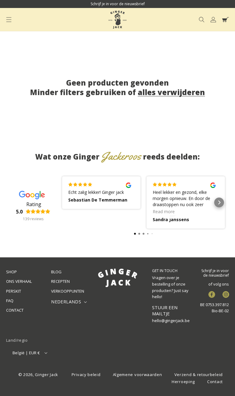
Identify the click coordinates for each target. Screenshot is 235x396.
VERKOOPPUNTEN (67, 291)
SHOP (11, 272)
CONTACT (15, 310)
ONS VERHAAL (19, 281)
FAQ (9, 300)
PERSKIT (13, 291)
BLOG (56, 272)
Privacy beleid (86, 374)
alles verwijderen (171, 92)
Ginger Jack (46, 374)
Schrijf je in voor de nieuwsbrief (215, 273)
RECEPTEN (60, 281)
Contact (215, 381)
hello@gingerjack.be (171, 320)
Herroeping (183, 381)
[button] (9, 19)
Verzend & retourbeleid (198, 374)
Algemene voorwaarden (137, 374)
